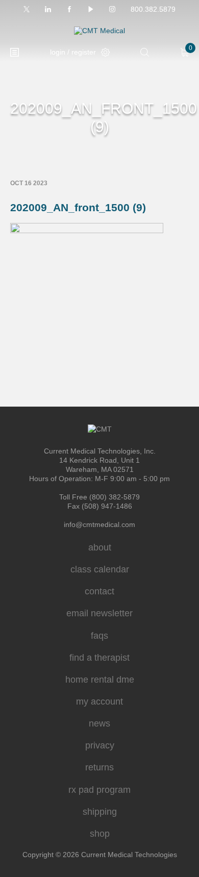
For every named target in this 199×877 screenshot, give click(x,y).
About (99, 547)
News (99, 723)
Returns (99, 767)
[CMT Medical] (99, 31)
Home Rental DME (99, 679)
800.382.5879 (153, 9)
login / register (73, 52)
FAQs (99, 636)
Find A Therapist (99, 658)
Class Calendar (99, 569)
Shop (100, 834)
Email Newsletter (99, 613)
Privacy (99, 745)
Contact (99, 591)
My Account (99, 701)
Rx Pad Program (99, 790)
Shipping (100, 812)
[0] (184, 52)
